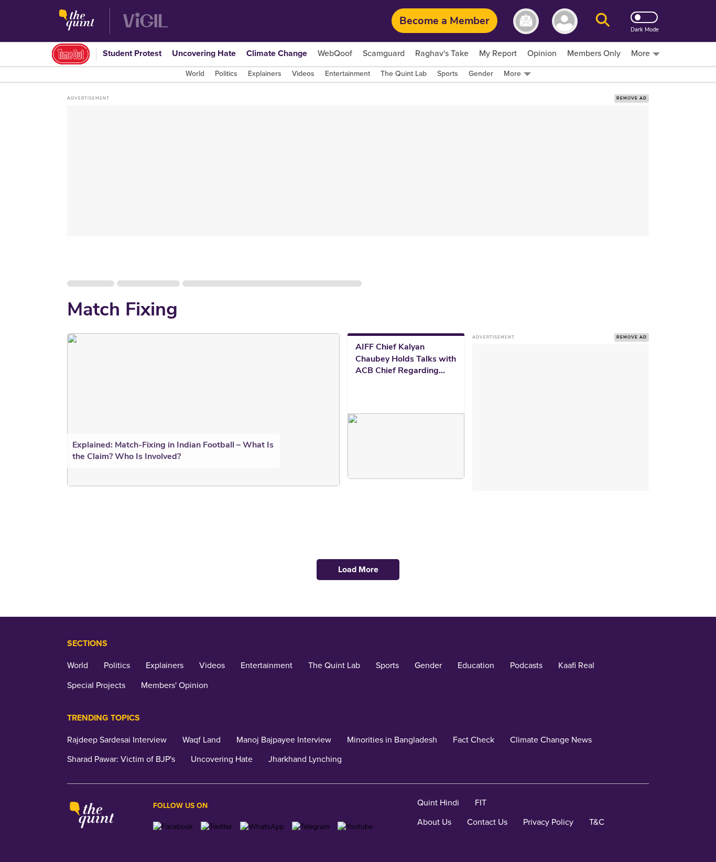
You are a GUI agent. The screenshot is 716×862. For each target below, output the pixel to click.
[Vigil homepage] (145, 21)
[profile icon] (565, 21)
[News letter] (526, 21)
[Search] (602, 21)
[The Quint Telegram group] (311, 827)
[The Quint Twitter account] (216, 827)
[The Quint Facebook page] (173, 827)
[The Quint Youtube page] (355, 827)
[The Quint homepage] (76, 21)
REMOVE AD (631, 98)
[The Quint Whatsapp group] (262, 827)
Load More (358, 569)
